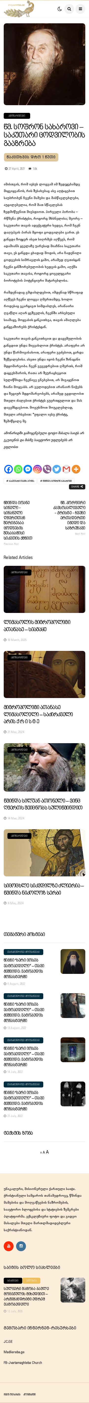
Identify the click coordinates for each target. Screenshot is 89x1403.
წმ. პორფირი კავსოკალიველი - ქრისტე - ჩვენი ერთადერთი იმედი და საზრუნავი (69, 518)
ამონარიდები (17, 115)
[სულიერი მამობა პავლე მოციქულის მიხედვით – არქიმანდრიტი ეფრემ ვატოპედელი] (73, 1290)
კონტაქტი (29, 1394)
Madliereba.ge (14, 1352)
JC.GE (8, 1341)
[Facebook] (8, 465)
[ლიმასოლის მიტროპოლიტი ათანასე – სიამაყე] (44, 589)
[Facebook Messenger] (27, 465)
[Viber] (47, 465)
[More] (76, 465)
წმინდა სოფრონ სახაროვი (57, 481)
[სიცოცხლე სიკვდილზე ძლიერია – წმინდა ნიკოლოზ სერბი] (44, 852)
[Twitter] (56, 465)
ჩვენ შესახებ (12, 1394)
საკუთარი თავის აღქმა (21, 481)
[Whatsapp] (18, 465)
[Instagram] (37, 465)
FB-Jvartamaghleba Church (23, 1363)
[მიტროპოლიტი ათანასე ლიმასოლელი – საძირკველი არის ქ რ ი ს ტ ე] (44, 674)
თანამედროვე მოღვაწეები (23, 952)
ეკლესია (31, 1280)
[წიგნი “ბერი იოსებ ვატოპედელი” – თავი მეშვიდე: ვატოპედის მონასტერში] (73, 961)
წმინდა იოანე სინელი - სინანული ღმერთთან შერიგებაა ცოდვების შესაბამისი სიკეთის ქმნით (18, 523)
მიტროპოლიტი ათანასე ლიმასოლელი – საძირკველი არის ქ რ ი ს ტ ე (38, 715)
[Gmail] (66, 465)
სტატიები (13, 1280)
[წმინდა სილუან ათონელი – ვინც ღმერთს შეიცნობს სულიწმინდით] (44, 767)
